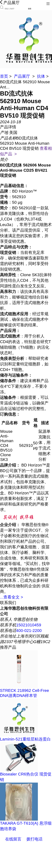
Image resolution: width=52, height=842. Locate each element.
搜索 (29, 9)
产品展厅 (22, 76)
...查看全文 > (11, 597)
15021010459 (28, 625)
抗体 (41, 76)
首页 (4, 76)
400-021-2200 (29, 630)
